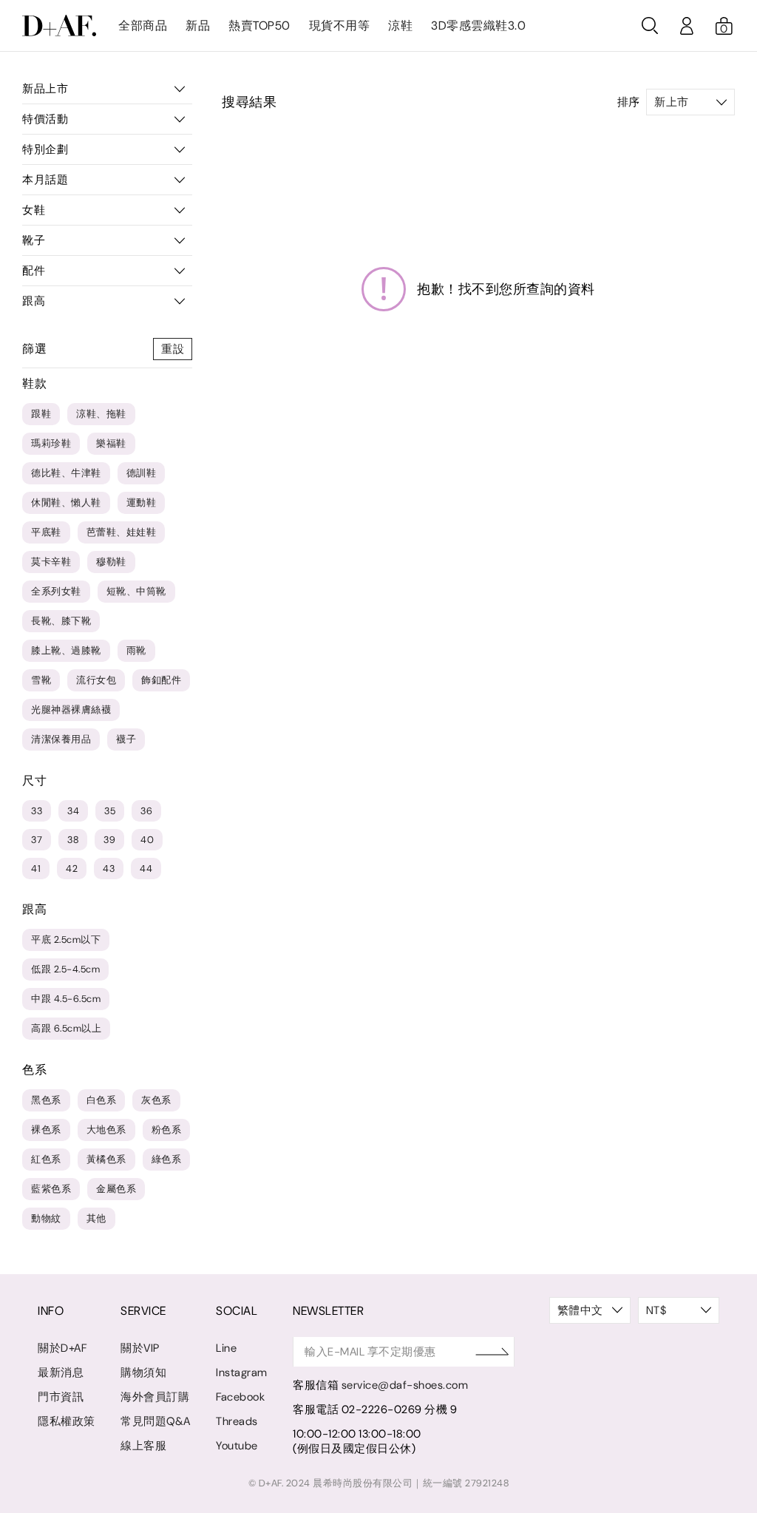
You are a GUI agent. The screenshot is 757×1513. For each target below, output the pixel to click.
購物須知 (143, 1372)
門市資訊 (61, 1397)
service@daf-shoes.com (405, 1385)
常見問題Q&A (155, 1421)
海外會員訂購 (154, 1397)
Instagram (242, 1372)
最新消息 (61, 1372)
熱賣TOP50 (259, 25)
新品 (198, 25)
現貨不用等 (339, 25)
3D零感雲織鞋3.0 (478, 25)
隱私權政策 (66, 1421)
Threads (237, 1421)
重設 (172, 349)
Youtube (237, 1445)
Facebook (240, 1397)
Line (226, 1348)
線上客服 (143, 1445)
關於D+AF (62, 1348)
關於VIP (140, 1348)
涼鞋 (400, 25)
